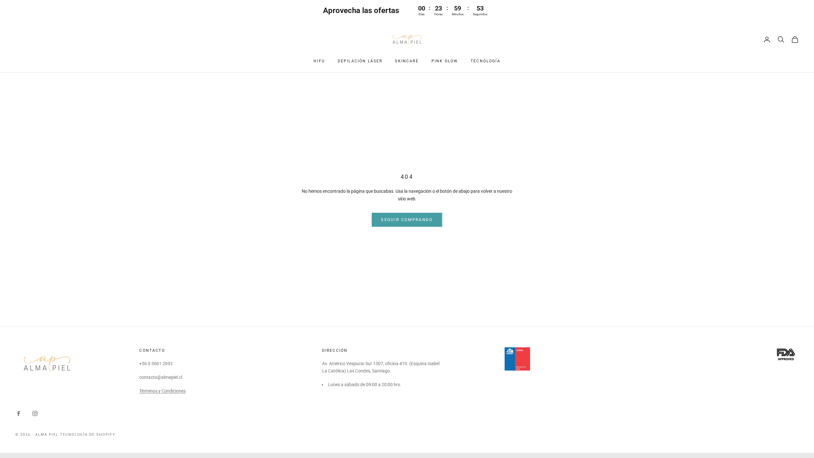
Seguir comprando (407, 219)
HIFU (319, 61)
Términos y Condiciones (162, 390)
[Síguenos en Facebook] (18, 413)
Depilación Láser (360, 61)
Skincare (406, 61)
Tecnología (485, 61)
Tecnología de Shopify (88, 435)
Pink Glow (444, 61)
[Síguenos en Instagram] (35, 413)
